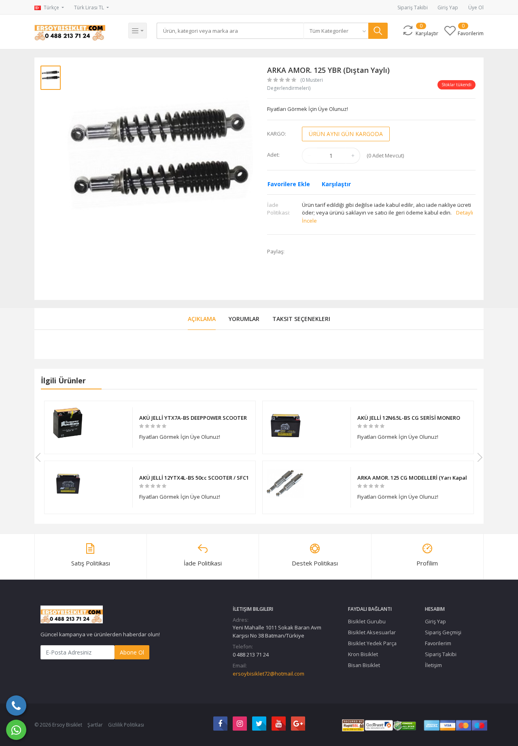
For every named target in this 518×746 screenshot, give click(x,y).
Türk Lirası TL (89, 7)
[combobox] (336, 31)
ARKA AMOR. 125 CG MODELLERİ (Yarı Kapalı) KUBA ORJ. (412, 477)
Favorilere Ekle (288, 184)
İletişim (433, 665)
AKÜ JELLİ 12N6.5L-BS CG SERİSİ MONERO (408, 417)
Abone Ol (132, 652)
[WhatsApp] (16, 730)
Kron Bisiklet (363, 654)
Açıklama (202, 319)
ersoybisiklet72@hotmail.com (268, 673)
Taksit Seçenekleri (301, 319)
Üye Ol (476, 7)
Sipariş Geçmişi (443, 632)
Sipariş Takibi (412, 7)
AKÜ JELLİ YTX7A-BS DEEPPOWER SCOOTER (193, 417)
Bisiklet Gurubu (367, 621)
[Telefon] (16, 705)
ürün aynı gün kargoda (346, 134)
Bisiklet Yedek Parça (372, 643)
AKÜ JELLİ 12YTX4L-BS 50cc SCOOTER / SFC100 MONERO (194, 477)
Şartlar (95, 724)
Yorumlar (244, 319)
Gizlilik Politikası (126, 724)
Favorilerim (438, 643)
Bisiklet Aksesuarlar (372, 632)
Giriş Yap (447, 7)
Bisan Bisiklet (364, 665)
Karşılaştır (336, 184)
